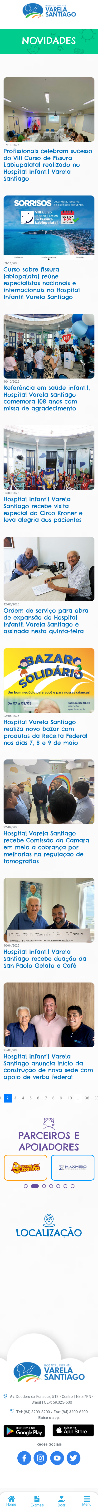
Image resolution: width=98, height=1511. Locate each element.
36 (87, 1098)
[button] (25, 1186)
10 (70, 1098)
